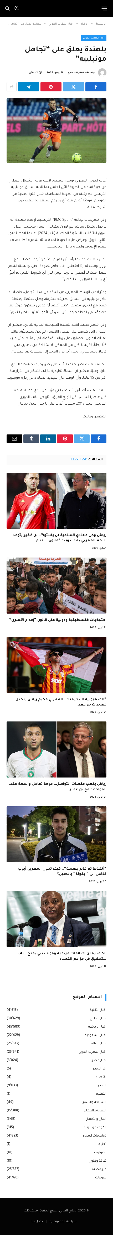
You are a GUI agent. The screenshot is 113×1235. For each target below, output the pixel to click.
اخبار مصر (99, 1060)
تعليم (102, 1144)
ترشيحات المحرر (94, 1136)
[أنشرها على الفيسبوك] (96, 86)
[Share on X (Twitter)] (73, 86)
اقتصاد (101, 1077)
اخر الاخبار (99, 1069)
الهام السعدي (76, 73)
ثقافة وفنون (97, 1161)
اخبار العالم (98, 1044)
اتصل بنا (38, 1221)
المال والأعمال (95, 1119)
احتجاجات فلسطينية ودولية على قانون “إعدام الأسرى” (57, 620)
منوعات (100, 1178)
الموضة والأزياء (95, 1127)
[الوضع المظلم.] (16, 8)
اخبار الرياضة (97, 1027)
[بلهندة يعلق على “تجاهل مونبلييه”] (56, 130)
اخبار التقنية (98, 1010)
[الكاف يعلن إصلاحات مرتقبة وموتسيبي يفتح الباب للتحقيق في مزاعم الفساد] (56, 919)
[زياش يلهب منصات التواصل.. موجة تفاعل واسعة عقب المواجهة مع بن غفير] (56, 749)
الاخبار (102, 1086)
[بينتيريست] (51, 86)
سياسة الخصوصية (63, 1221)
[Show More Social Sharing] (12, 86)
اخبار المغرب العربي (93, 38)
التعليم (101, 1094)
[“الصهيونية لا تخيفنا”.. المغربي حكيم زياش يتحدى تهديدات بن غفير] (56, 665)
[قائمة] (104, 8)
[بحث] (8, 8)
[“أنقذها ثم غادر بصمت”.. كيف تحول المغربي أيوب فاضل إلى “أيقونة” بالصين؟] (56, 834)
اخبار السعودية (95, 1035)
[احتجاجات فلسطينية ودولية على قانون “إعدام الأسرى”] (56, 586)
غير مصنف (98, 1169)
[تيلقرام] (28, 86)
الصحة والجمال (95, 1111)
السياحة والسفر (94, 1102)
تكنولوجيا (99, 1153)
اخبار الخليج (98, 1019)
